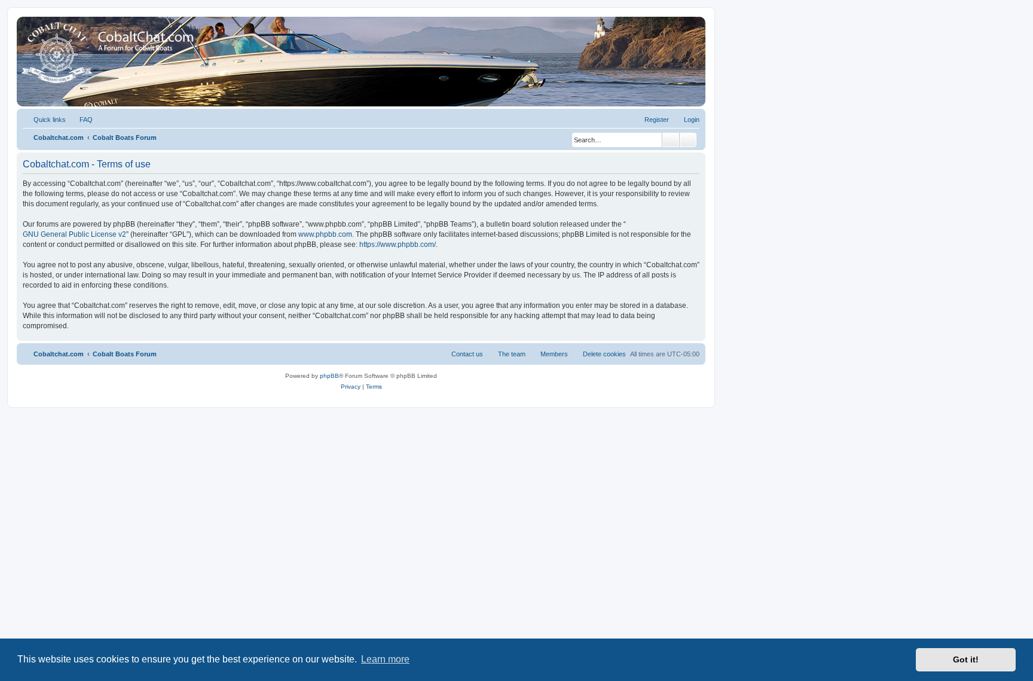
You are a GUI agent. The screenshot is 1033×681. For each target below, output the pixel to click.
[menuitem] (81, 119)
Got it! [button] (966, 659)
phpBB (329, 375)
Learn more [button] (385, 659)
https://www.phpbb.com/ (397, 244)
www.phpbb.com (325, 234)
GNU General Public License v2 (74, 234)
